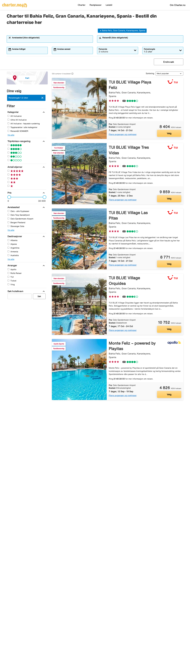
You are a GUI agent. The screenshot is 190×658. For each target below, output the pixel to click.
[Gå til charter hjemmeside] (14, 4)
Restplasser (96, 5)
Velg (169, 133)
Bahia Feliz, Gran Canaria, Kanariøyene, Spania (123, 30)
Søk (39, 296)
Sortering (150, 73)
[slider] (8, 197)
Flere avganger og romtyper (123, 134)
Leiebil (109, 5)
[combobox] (51, 40)
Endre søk (168, 62)
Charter (81, 5)
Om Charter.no (178, 5)
